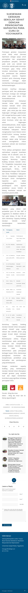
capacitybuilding (16, 411)
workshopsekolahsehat (14, 418)
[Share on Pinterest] (18, 426)
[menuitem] (22, 5)
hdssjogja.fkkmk (19, 407)
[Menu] (25, 5)
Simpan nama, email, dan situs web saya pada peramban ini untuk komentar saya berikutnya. (13, 510)
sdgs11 (22, 413)
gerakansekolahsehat (11, 413)
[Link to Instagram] (25, 591)
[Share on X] (9, 426)
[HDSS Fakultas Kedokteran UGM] (12, 5)
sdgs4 (16, 415)
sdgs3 (11, 415)
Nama (21, 494)
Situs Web (22, 504)
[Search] (22, 5)
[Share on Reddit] (23, 426)
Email (21, 499)
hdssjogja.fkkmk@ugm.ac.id (8, 549)
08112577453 (5, 551)
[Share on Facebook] (4, 426)
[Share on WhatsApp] (14, 426)
